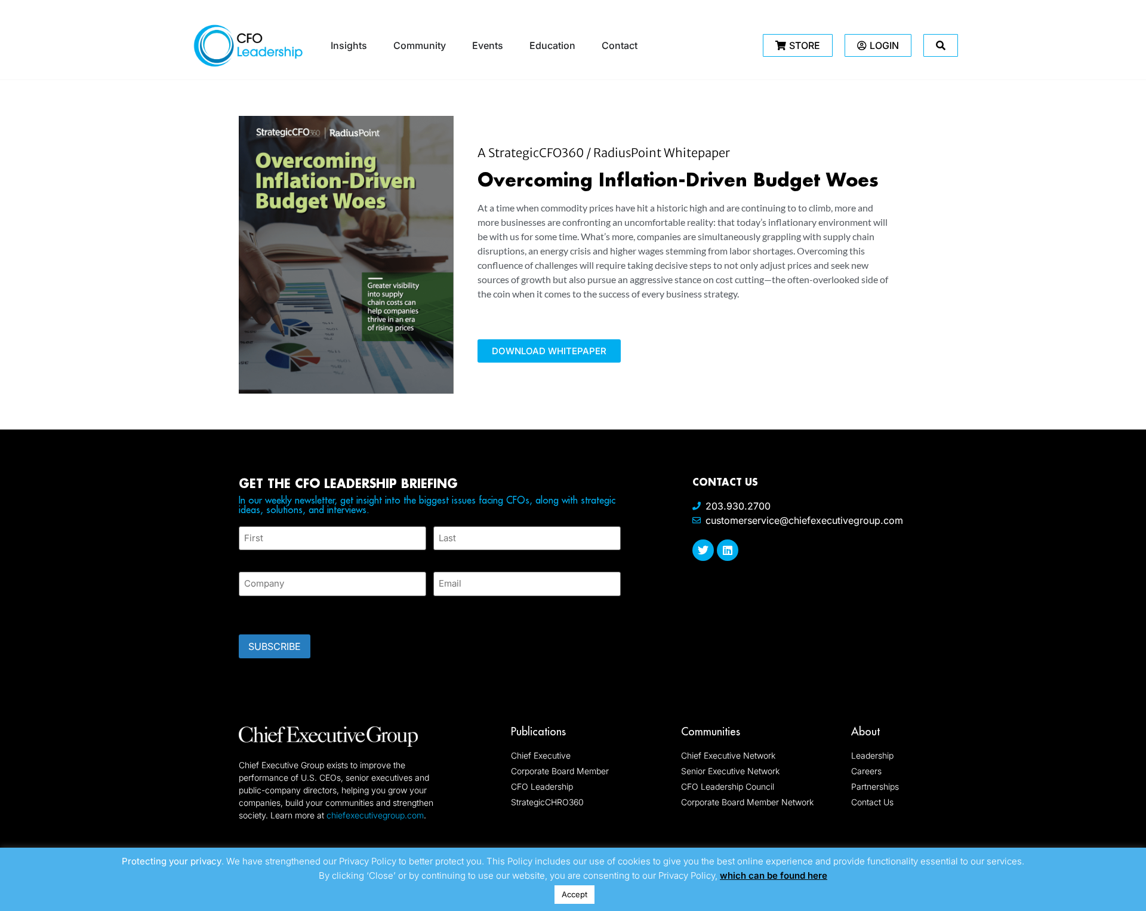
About (865, 731)
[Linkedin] (727, 550)
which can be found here (773, 875)
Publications (538, 731)
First (248, 557)
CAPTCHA (262, 611)
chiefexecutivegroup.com (375, 815)
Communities (710, 731)
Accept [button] (574, 894)
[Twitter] (703, 550)
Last (442, 557)
